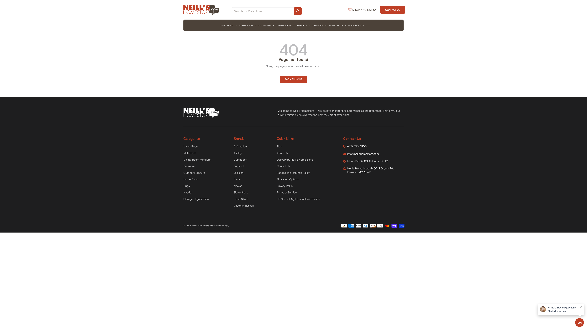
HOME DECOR (336, 25)
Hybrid (187, 192)
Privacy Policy (285, 185)
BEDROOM (302, 25)
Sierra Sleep (241, 192)
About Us (282, 153)
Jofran (237, 179)
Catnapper (240, 159)
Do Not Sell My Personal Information (298, 199)
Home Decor (191, 179)
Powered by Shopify (219, 225)
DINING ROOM (284, 25)
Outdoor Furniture (194, 172)
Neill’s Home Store (200, 225)
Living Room (190, 146)
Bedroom (189, 166)
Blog (279, 146)
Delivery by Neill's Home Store (295, 159)
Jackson (239, 172)
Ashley (238, 153)
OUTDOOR (318, 25)
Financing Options (288, 179)
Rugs (186, 185)
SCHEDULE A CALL (357, 25)
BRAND (230, 25)
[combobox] (267, 11)
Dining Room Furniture (197, 159)
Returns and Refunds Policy (293, 172)
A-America (240, 146)
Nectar (238, 185)
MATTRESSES (264, 25)
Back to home (293, 79)
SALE (222, 25)
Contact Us (392, 9)
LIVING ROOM (246, 25)
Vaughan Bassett (244, 205)
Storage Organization (196, 199)
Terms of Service (287, 192)
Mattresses (189, 153)
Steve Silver (241, 199)
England (239, 166)
